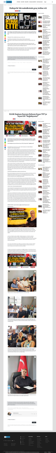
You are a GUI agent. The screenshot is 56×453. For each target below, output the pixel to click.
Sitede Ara (47, 438)
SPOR (29, 444)
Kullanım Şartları (13, 443)
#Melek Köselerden (10, 409)
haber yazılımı (26, 451)
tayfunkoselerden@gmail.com (17, 414)
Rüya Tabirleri (47, 441)
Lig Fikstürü (39, 442)
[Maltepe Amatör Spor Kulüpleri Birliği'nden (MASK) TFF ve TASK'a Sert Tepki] (22, 280)
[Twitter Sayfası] (5, 440)
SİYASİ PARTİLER (31, 443)
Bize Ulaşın (22, 444)
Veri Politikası (6, 445)
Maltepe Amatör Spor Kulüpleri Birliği (13, 149)
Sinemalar (38, 444)
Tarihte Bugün (39, 443)
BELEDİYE (30, 440)
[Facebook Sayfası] (4, 440)
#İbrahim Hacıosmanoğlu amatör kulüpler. (28, 408)
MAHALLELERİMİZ (31, 441)
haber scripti (34, 451)
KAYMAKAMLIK (31, 442)
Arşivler (22, 441)
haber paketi (30, 451)
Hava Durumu (39, 438)
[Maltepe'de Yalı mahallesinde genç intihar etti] (20, 21)
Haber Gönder (13, 445)
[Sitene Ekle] (14, 440)
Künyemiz (22, 442)
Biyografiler (47, 440)
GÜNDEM (30, 438)
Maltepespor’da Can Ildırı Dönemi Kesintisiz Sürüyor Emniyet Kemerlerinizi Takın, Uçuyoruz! (46, 84)
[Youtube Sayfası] (8, 440)
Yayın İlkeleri (5, 444)
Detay (46, 452)
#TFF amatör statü (19, 408)
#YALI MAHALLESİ (14, 62)
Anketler (47, 439)
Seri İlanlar (38, 445)
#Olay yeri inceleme (29, 62)
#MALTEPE (9, 62)
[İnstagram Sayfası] (7, 440)
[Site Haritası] (12, 440)
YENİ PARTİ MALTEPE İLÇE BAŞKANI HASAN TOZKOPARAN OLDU (46, 22)
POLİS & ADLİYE (31, 445)
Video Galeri (23, 438)
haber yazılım (38, 451)
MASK (9, 143)
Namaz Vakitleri (39, 440)
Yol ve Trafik (39, 439)
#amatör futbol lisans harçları (12, 408)
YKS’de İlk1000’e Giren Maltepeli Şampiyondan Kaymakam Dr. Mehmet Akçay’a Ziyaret (47, 31)
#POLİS (21, 62)
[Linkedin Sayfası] (10, 440)
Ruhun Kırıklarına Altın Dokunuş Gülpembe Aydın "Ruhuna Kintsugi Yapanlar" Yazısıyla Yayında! (47, 37)
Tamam (49, 452)
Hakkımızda (5, 443)
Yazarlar (22, 439)
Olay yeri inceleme (28, 47)
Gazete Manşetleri (39, 447)
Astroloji (47, 442)
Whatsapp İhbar (13, 444)
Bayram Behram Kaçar (17, 143)
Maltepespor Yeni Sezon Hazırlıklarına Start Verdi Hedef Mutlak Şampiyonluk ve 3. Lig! (47, 17)
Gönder (34, 69)
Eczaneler (38, 441)
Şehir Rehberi (39, 446)
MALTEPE (30, 439)
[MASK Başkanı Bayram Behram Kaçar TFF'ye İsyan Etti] (20, 128)
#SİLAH (18, 62)
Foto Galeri (23, 436)
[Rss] (11, 440)
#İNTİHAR (24, 62)
